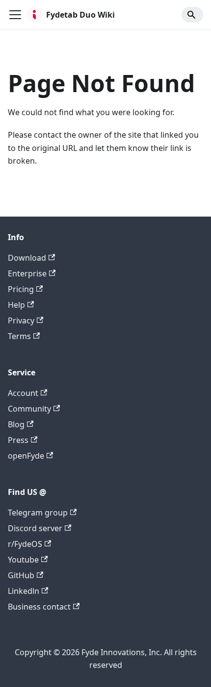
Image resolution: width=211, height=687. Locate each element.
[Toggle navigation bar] (15, 14)
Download (27, 257)
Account (23, 393)
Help (16, 304)
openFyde (26, 455)
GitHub (21, 575)
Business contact (39, 606)
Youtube (23, 559)
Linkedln (23, 591)
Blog (16, 424)
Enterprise (27, 273)
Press (18, 440)
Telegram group (38, 512)
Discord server (35, 528)
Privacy (21, 320)
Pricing (21, 289)
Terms (19, 336)
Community (29, 408)
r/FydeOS (25, 544)
